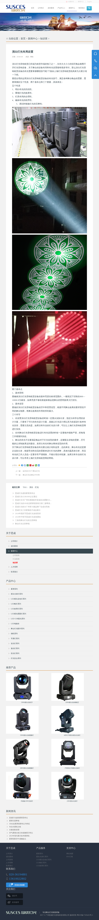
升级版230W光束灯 (27, 801)
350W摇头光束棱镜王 (72, 702)
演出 (31, 487)
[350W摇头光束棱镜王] (72, 687)
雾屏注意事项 (14, 821)
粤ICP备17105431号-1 (85, 915)
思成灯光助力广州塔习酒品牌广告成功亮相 (32, 507)
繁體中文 (81, 1)
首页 (32, 8)
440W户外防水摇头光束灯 (72, 735)
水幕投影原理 (14, 830)
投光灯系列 (15, 653)
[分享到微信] (36, 465)
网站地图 (69, 854)
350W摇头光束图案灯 (27, 735)
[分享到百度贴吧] (25, 465)
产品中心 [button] (61, 8)
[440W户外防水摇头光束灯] (72, 720)
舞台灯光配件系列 (17, 629)
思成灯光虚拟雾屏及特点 (25, 493)
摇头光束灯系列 (17, 594)
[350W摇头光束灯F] (27, 687)
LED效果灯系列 (17, 609)
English (89, 1)
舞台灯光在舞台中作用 (31, 475)
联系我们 (82, 8)
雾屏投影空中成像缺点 (17, 839)
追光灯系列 (15, 643)
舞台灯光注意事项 (22, 524)
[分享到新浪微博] (33, 465)
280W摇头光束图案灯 (27, 768)
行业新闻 (16, 559)
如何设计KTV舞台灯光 (31, 471)
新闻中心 (72, 8)
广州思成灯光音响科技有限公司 (57, 915)
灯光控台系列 (16, 658)
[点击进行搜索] (89, 8)
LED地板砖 (15, 624)
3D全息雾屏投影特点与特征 (19, 824)
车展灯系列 (15, 638)
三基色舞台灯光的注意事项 (26, 520)
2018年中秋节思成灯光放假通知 (28, 517)
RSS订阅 (69, 857)
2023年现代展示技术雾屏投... (20, 836)
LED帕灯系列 (16, 604)
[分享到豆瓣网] (28, 465)
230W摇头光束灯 (72, 801)
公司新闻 (16, 555)
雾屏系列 (14, 589)
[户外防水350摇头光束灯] (72, 753)
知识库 (43, 38)
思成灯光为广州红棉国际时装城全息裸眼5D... (33, 500)
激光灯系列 (15, 648)
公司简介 (41, 8)
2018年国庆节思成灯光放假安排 (28, 513)
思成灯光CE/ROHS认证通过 (26, 497)
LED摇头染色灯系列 (18, 599)
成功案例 (51, 8)
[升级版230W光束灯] (27, 786)
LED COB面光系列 (18, 619)
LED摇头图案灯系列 (18, 614)
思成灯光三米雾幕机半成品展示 (27, 510)
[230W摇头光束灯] (72, 786)
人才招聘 (14, 567)
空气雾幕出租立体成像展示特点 (21, 833)
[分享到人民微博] (30, 465)
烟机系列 (14, 633)
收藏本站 (71, 1)
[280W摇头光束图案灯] (27, 753)
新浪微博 (15, 902)
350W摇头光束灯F (27, 702)
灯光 (37, 487)
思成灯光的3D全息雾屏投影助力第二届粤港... (33, 503)
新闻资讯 (11, 811)
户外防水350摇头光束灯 (72, 768)
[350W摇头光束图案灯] (27, 720)
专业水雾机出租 (15, 827)
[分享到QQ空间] (19, 465)
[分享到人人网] (22, 465)
